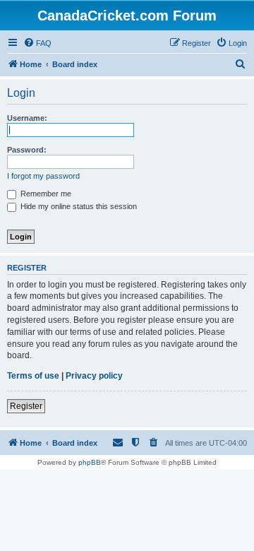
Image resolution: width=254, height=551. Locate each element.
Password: (27, 150)
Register (26, 406)
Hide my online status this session (77, 206)
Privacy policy (94, 376)
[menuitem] (37, 43)
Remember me (44, 193)
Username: (27, 118)
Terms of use (33, 376)
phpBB (89, 462)
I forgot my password (43, 176)
